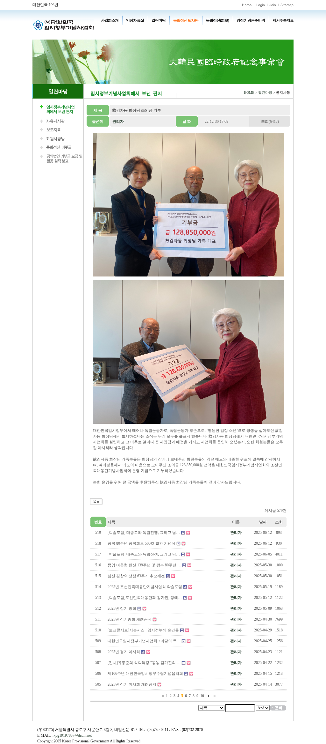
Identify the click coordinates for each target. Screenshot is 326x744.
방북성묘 (113, 35)
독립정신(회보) (217, 20)
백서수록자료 (283, 20)
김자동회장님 (136, 35)
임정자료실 (135, 20)
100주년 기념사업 (119, 29)
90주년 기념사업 (150, 29)
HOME (249, 92)
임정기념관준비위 (251, 20)
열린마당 (159, 20)
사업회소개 (109, 20)
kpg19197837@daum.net (72, 735)
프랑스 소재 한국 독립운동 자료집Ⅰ (252, 29)
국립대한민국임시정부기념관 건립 (194, 29)
